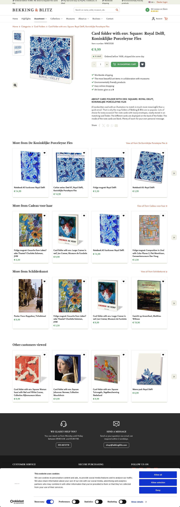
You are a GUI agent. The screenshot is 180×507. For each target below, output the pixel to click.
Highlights (26, 19)
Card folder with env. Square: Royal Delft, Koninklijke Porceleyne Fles (78, 26)
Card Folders (39, 26)
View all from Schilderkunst (153, 271)
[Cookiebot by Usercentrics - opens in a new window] (17, 502)
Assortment (40, 19)
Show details (137, 502)
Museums (70, 19)
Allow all (158, 475)
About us (83, 19)
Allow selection (158, 482)
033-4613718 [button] (63, 445)
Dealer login (162, 2)
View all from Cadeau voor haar (151, 206)
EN (152, 2)
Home (15, 19)
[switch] (75, 502)
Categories (26, 26)
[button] (165, 18)
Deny (158, 490)
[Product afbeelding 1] (18, 37)
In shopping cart (126, 64)
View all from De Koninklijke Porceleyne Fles (146, 143)
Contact (109, 19)
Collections (55, 19)
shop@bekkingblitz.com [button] (116, 445)
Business (97, 19)
